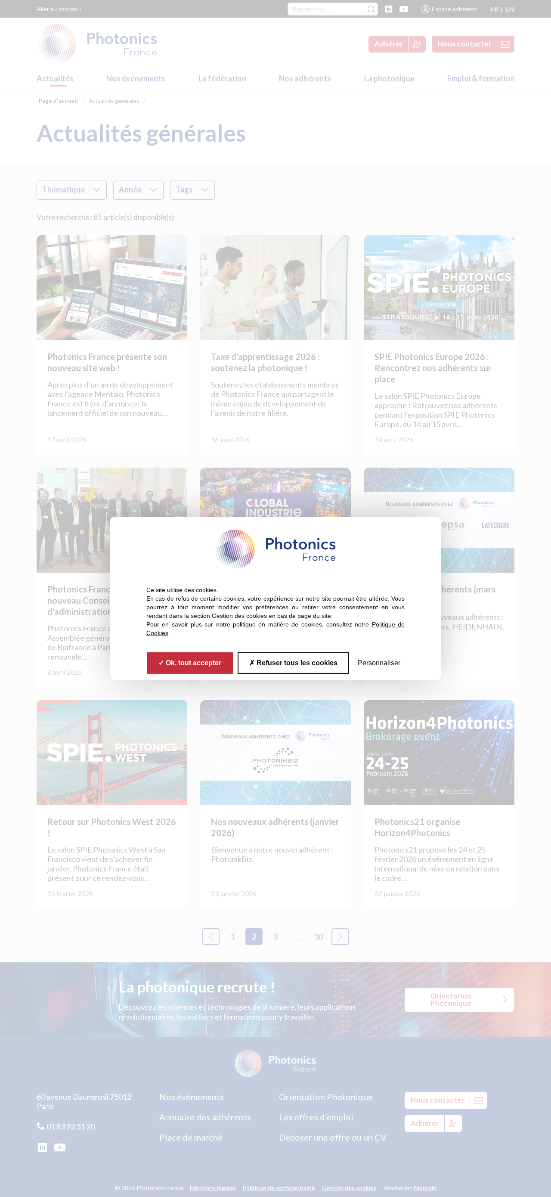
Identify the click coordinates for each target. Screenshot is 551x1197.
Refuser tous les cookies (296, 663)
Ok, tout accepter (192, 663)
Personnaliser (379, 663)
